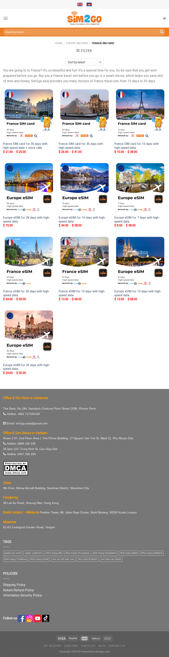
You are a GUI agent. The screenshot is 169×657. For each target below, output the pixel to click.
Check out (88, 645)
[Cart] (164, 18)
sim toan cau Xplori (111, 559)
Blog (102, 645)
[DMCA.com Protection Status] (15, 468)
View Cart (71, 645)
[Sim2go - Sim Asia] (84, 18)
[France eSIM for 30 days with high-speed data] (29, 261)
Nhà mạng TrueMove (15, 559)
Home (58, 43)
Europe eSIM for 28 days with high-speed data (26, 219)
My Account (52, 645)
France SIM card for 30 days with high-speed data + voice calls (25, 146)
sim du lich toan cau (63, 559)
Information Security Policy (22, 595)
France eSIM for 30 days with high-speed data (26, 293)
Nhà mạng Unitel (40, 559)
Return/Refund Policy (18, 590)
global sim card (12, 553)
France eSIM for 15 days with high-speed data (82, 293)
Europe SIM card (77, 43)
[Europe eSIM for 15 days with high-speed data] (140, 261)
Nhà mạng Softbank (151, 553)
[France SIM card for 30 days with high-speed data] (84, 113)
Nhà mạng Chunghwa (77, 553)
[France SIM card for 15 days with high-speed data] (140, 113)
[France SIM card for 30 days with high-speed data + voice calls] (29, 113)
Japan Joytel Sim (34, 553)
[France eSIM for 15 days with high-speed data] (84, 261)
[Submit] (161, 32)
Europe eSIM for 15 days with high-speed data (137, 293)
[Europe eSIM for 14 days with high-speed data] (84, 187)
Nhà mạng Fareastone (104, 553)
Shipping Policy (14, 585)
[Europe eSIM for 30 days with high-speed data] (29, 335)
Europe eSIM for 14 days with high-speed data (82, 219)
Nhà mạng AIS (54, 553)
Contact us (116, 645)
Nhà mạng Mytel (129, 553)
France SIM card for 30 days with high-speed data (81, 146)
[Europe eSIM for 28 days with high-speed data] (29, 187)
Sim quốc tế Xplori (87, 559)
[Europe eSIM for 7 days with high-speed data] (140, 187)
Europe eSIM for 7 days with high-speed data (137, 219)
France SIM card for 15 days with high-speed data (136, 146)
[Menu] (5, 18)
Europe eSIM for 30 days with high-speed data (26, 367)
